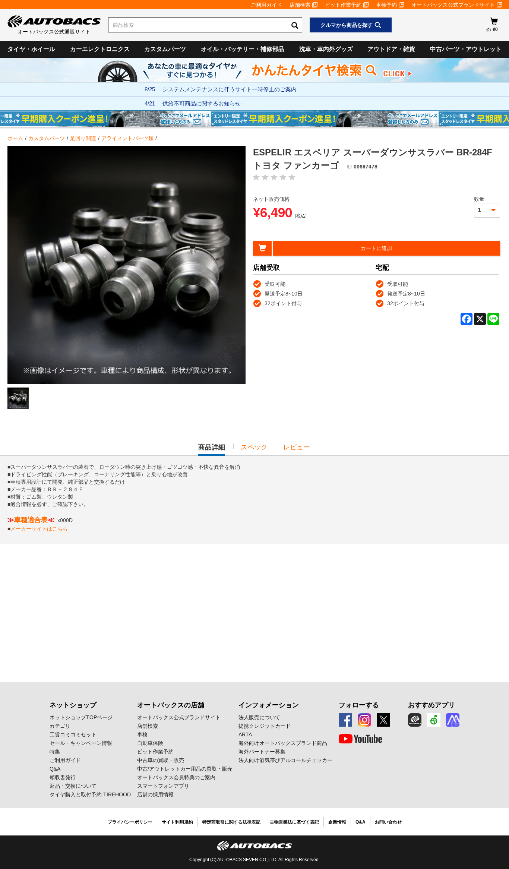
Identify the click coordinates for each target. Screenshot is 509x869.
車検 (142, 734)
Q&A (55, 769)
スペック (254, 447)
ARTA (245, 734)
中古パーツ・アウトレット (466, 49)
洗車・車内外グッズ (326, 49)
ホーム (15, 138)
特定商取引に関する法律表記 (231, 822)
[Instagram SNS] (364, 720)
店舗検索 (300, 5)
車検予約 (386, 5)
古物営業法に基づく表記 (294, 822)
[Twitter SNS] (383, 720)
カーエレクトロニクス (100, 49)
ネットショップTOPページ (81, 717)
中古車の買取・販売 (160, 760)
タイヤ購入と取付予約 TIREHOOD (90, 794)
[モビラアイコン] (452, 720)
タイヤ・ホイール (31, 49)
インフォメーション (268, 705)
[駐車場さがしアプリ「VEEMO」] (433, 720)
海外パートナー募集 (261, 752)
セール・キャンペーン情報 (81, 743)
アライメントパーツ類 (127, 138)
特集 (55, 752)
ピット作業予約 (343, 5)
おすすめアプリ (431, 705)
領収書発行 (63, 777)
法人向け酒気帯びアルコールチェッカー (285, 760)
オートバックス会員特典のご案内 (176, 777)
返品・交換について (73, 786)
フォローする (359, 705)
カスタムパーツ (165, 49)
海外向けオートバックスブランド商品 (282, 743)
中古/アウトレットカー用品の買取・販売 (185, 769)
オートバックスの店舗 (170, 705)
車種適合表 (31, 520)
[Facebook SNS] (345, 720)
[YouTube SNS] (360, 739)
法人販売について (259, 717)
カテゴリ (60, 726)
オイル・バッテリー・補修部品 (242, 49)
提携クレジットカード (264, 726)
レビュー (296, 447)
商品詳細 (211, 449)
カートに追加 (376, 248)
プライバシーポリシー (130, 822)
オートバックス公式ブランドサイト (453, 5)
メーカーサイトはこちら (39, 529)
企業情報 (337, 822)
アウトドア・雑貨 (391, 49)
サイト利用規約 (177, 822)
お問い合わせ (388, 822)
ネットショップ (73, 705)
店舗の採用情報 (155, 794)
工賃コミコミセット (73, 734)
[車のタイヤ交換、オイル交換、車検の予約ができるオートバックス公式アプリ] (414, 720)
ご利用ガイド (266, 5)
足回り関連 (83, 138)
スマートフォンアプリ (163, 786)
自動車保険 (150, 743)
